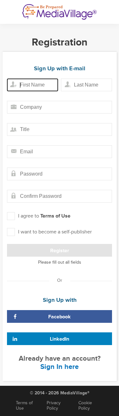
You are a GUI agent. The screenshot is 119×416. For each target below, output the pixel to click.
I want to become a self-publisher (55, 232)
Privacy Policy (54, 405)
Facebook (59, 317)
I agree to (44, 216)
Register (59, 250)
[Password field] (59, 174)
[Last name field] (86, 85)
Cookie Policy (85, 405)
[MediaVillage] (59, 12)
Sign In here (59, 367)
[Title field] (59, 129)
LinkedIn (59, 339)
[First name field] (32, 85)
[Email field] (59, 151)
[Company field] (59, 107)
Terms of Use (55, 216)
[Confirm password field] (59, 196)
